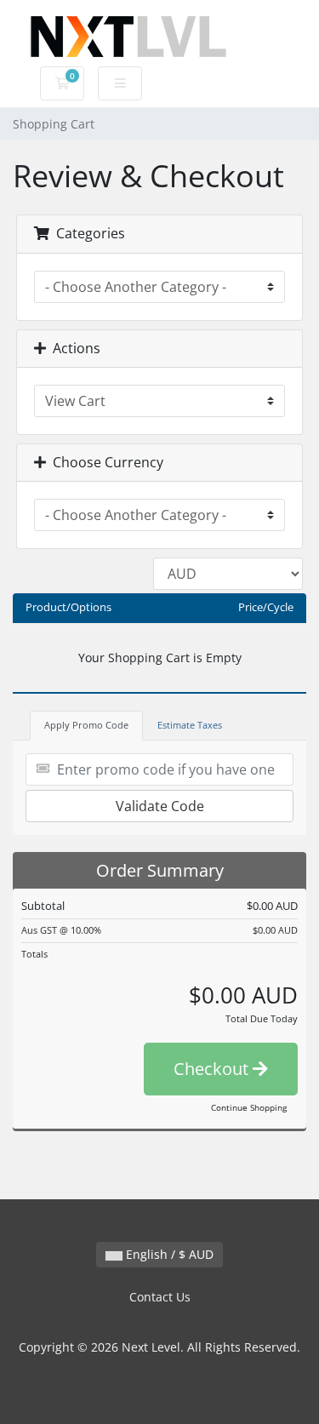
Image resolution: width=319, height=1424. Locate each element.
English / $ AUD (168, 1254)
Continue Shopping (249, 1107)
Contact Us (160, 1297)
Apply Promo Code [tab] (86, 724)
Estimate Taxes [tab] (189, 724)
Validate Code (160, 806)
